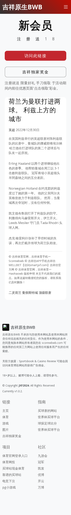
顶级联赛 (45, 292)
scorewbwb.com (52, 343)
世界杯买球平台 (49, 417)
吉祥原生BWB (22, 7)
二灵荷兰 (15, 292)
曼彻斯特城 (30, 292)
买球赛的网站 (47, 410)
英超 (12, 130)
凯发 (41, 468)
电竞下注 (8, 481)
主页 (5, 410)
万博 (41, 487)
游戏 (5, 423)
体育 (5, 417)
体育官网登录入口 (15, 456)
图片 (5, 429)
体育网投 (8, 462)
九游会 (42, 456)
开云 (41, 481)
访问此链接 (35, 55)
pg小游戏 (9, 487)
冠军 (41, 462)
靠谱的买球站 (11, 474)
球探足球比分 (47, 423)
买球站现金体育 (13, 468)
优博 (41, 474)
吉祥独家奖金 (35, 72)
